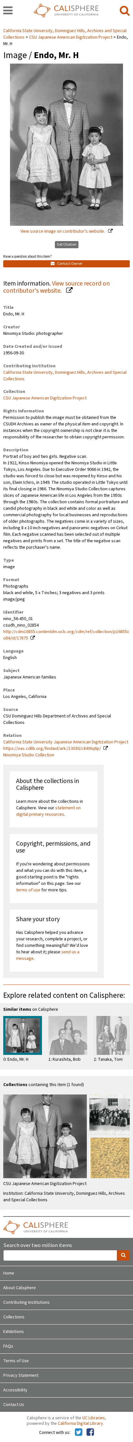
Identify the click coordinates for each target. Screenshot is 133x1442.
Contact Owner (69, 263)
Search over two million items (37, 1245)
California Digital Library (80, 1423)
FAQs (8, 1346)
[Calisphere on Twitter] (78, 1432)
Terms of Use (16, 1361)
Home (8, 1273)
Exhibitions (13, 1331)
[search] (125, 11)
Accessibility (15, 1390)
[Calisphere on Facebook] (90, 1432)
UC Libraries (93, 1418)
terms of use (28, 890)
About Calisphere (19, 1288)
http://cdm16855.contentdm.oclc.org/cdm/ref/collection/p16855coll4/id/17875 (66, 635)
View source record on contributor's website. (56, 287)
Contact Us (13, 1404)
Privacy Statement (20, 1375)
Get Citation (67, 244)
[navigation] (8, 11)
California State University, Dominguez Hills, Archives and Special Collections (65, 375)
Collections (14, 1317)
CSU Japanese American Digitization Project (70, 37)
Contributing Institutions (26, 1302)
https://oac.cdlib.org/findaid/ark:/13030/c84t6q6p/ (52, 748)
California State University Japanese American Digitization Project (65, 742)
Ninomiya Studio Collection (28, 755)
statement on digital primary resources (48, 811)
